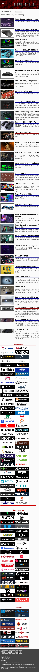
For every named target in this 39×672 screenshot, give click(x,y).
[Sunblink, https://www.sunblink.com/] (7, 588)
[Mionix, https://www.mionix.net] (7, 440)
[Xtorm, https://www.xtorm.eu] (22, 500)
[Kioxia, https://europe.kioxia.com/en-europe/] (7, 431)
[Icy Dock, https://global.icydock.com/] (7, 414)
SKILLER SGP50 (21, 256)
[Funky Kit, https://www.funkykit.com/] (7, 617)
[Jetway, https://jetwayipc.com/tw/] (22, 422)
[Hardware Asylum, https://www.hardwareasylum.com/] (7, 621)
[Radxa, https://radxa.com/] (22, 457)
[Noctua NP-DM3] (7, 181)
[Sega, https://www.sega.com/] (7, 584)
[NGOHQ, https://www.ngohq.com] (7, 630)
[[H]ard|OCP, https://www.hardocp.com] (7, 647)
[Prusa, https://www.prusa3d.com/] (22, 453)
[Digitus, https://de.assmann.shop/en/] (22, 388)
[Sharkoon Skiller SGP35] (7, 212)
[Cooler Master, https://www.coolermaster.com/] (22, 384)
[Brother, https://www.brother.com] (22, 371)
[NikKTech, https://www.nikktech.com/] (22, 630)
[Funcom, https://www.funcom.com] (22, 549)
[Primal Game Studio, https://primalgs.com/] (7, 579)
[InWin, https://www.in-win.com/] (22, 418)
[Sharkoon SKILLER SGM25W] (7, 57)
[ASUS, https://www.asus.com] (7, 362)
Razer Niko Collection (23, 60)
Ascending (10, 15)
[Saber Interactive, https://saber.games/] (22, 579)
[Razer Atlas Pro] (7, 47)
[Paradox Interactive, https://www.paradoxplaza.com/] (22, 571)
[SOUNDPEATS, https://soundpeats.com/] (22, 478)
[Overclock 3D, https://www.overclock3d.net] (7, 634)
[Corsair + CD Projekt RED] (7, 109)
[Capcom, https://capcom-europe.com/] (7, 536)
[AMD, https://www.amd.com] (22, 354)
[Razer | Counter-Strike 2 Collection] (7, 150)
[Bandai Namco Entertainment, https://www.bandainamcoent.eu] (7, 523)
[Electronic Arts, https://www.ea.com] (7, 549)
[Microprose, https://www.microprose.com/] (7, 562)
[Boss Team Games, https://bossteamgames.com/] (7, 532)
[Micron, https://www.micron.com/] (7, 435)
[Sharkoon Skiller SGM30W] (7, 129)
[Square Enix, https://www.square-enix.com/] (22, 584)
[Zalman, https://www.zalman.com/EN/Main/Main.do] (7, 504)
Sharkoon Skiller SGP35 (24, 204)
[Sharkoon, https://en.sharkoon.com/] (22, 470)
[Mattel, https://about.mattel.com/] (22, 558)
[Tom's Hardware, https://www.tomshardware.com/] (22, 638)
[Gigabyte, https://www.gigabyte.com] (7, 405)
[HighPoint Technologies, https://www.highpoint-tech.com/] (22, 410)
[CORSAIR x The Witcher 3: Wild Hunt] (7, 160)
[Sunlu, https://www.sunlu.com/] (22, 487)
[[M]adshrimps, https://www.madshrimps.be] (22, 647)
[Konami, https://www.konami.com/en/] (7, 558)
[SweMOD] (11, 653)
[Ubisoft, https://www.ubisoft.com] (7, 601)
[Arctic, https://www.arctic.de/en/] (22, 358)
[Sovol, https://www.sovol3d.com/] (7, 483)
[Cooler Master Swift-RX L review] (7, 305)
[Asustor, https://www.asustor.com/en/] (22, 362)
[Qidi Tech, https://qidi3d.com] (7, 457)
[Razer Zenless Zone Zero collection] (7, 243)
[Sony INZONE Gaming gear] (7, 253)
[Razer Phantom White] (7, 201)
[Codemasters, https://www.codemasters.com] (7, 541)
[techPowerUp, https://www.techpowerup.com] (22, 634)
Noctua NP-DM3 (21, 173)
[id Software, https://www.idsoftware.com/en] (22, 554)
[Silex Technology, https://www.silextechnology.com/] (7, 474)
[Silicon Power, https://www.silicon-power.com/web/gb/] (22, 474)
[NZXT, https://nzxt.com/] (22, 448)
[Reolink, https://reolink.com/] (7, 465)
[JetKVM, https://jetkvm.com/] (7, 422)
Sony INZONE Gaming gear (26, 246)
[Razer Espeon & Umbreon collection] (7, 27)
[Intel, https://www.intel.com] (22, 414)
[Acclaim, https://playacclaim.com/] (22, 515)
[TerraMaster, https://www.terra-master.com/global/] (7, 491)
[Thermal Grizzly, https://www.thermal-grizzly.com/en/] (22, 491)
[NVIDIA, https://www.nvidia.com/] (7, 448)
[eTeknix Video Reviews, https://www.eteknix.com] (22, 612)
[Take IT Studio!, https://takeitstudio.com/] (22, 588)
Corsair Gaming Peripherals (26, 81)
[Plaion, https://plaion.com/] (7, 575)
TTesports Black (21, 329)
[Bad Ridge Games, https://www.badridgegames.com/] (22, 519)
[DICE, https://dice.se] (22, 541)
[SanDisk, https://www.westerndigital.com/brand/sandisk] (22, 465)
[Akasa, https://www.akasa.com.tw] (22, 349)
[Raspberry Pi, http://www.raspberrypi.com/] (7, 461)
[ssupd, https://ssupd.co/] (22, 483)
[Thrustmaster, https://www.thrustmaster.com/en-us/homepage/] (7, 496)
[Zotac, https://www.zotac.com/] (22, 504)
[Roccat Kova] (7, 294)
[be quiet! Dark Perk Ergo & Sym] (7, 78)
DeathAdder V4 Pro (22, 276)
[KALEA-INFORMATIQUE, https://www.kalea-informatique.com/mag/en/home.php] (7, 427)
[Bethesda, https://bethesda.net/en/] (22, 523)
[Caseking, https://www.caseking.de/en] (22, 375)
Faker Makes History (23, 132)
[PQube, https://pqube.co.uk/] (22, 575)
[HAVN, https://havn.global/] (7, 410)
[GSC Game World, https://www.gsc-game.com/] (7, 554)
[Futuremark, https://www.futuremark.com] (22, 401)
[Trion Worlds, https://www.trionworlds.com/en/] (7, 597)
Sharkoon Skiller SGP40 (24, 184)
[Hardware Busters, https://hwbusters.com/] (22, 621)
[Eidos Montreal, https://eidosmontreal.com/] (22, 545)
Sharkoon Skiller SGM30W (25, 122)
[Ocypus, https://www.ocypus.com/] (7, 453)
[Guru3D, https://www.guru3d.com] (22, 617)
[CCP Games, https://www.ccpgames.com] (22, 536)
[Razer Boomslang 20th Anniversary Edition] (7, 119)
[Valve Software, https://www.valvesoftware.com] (22, 601)
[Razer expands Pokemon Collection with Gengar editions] (7, 222)
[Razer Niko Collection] (7, 68)
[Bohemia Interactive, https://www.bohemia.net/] (22, 528)
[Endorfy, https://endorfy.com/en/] (22, 392)
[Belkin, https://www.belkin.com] (7, 371)
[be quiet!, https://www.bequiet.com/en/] (22, 367)
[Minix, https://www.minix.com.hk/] (22, 435)
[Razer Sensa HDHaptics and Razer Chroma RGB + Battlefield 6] (7, 232)
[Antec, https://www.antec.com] (7, 358)
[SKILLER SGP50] (7, 263)
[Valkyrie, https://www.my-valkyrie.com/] (7, 500)
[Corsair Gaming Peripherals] (7, 88)
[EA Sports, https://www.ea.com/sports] (7, 545)
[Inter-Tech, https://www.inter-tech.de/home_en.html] (7, 418)
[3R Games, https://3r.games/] (7, 515)
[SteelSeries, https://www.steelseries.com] (7, 487)
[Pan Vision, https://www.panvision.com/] (7, 571)
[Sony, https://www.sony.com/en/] (7, 478)
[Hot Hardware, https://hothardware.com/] (7, 625)
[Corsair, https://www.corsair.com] (7, 388)
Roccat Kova (20, 287)
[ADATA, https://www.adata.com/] (7, 349)
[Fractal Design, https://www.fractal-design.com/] (7, 401)
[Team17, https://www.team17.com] (22, 592)
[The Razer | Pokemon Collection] (7, 274)
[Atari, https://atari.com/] (7, 519)
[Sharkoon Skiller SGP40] (7, 191)
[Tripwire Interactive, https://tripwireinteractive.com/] (22, 597)
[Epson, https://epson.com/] (7, 397)
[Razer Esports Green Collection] (7, 171)
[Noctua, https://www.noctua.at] (22, 444)
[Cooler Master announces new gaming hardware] (7, 310)
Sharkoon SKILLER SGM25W (26, 50)
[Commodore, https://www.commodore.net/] (7, 384)
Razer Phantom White (23, 194)
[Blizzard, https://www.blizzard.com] (7, 528)
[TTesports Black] (7, 332)
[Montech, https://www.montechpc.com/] (22, 440)
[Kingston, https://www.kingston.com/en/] (22, 427)
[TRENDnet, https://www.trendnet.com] (22, 496)
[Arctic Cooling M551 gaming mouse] (7, 322)
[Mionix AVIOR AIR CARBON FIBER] (7, 37)
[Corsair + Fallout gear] (7, 99)
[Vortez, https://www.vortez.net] (22, 642)
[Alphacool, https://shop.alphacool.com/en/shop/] (7, 354)
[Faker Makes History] (7, 140)
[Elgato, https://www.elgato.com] (7, 392)
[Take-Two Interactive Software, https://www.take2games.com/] (7, 592)
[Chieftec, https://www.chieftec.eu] (22, 379)
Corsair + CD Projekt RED (25, 101)
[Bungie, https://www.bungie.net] (22, 532)
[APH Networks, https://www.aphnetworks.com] (7, 612)
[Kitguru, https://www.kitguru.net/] (22, 625)
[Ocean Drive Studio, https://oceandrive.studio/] (22, 566)
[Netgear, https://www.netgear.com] (7, 444)
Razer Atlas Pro (21, 40)
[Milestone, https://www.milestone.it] (22, 562)
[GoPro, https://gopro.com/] (22, 405)
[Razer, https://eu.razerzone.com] (22, 461)
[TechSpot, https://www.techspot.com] (7, 638)
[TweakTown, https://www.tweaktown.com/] (7, 642)
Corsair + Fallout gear (23, 91)
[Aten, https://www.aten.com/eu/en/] (7, 367)
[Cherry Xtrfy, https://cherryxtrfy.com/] (7, 379)
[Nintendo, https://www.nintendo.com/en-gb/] (7, 566)
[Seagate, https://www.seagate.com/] (7, 470)
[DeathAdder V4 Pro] (7, 284)
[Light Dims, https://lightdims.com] (22, 431)
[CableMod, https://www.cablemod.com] (7, 375)
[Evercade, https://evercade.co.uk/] (22, 397)
